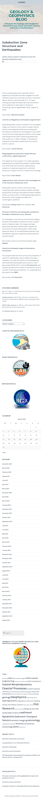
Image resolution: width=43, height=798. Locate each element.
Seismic (6, 720)
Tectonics (19, 723)
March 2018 (6, 468)
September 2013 (7, 616)
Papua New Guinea (28, 704)
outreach (20, 705)
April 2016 (5, 497)
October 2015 (6, 517)
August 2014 (6, 571)
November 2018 (7, 464)
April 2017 (5, 484)
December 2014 (7, 554)
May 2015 (5, 534)
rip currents (34, 709)
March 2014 (5, 591)
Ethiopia (13, 694)
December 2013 (7, 603)
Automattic (35, 796)
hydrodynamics (9, 701)
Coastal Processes (14, 688)
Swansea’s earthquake (9, 747)
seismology (33, 720)
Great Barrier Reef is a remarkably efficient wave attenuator (21, 786)
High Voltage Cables (32, 697)
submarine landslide (8, 724)
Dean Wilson (16, 175)
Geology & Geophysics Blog (21, 15)
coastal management (33, 681)
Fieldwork (18, 694)
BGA (10, 678)
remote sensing (19, 709)
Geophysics (18, 697)
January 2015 (6, 550)
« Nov (4, 452)
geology (6, 697)
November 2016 (7, 492)
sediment (16, 713)
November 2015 (7, 513)
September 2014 (7, 566)
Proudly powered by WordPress (13, 796)
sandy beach (7, 713)
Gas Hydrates (24, 694)
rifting (25, 709)
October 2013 (6, 612)
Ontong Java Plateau (9, 705)
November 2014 (7, 558)
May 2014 (5, 583)
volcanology (7, 727)
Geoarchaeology (33, 694)
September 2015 (7, 521)
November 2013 (7, 608)
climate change (20, 678)
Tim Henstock (31, 265)
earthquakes (6, 694)
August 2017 (6, 476)
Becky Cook (16, 205)
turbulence (29, 724)
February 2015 (6, 546)
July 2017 (5, 480)
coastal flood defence (20, 681)
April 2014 (5, 587)
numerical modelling (33, 701)
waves (16, 727)
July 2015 (5, 525)
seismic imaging (19, 720)
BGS (13, 678)
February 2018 (6, 472)
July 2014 (5, 575)
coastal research (33, 689)
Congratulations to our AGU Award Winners (16, 743)
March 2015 (5, 542)
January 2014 (6, 599)
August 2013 (6, 620)
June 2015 (5, 529)
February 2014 (6, 595)
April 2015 (5, 538)
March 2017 (5, 488)
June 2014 (5, 579)
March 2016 (5, 501)
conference (6, 692)
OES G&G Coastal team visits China (13, 739)
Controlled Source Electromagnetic (21, 691)
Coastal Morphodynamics (17, 684)
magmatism (21, 701)
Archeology (5, 678)
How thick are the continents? (11, 751)
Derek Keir (35, 692)
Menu (22, 2)
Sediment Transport (25, 716)
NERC (16, 272)
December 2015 (7, 509)
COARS (28, 678)
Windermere (22, 727)
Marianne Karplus (18, 115)
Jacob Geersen (17, 149)
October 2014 (6, 562)
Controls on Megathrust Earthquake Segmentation (21, 120)
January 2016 (6, 505)
